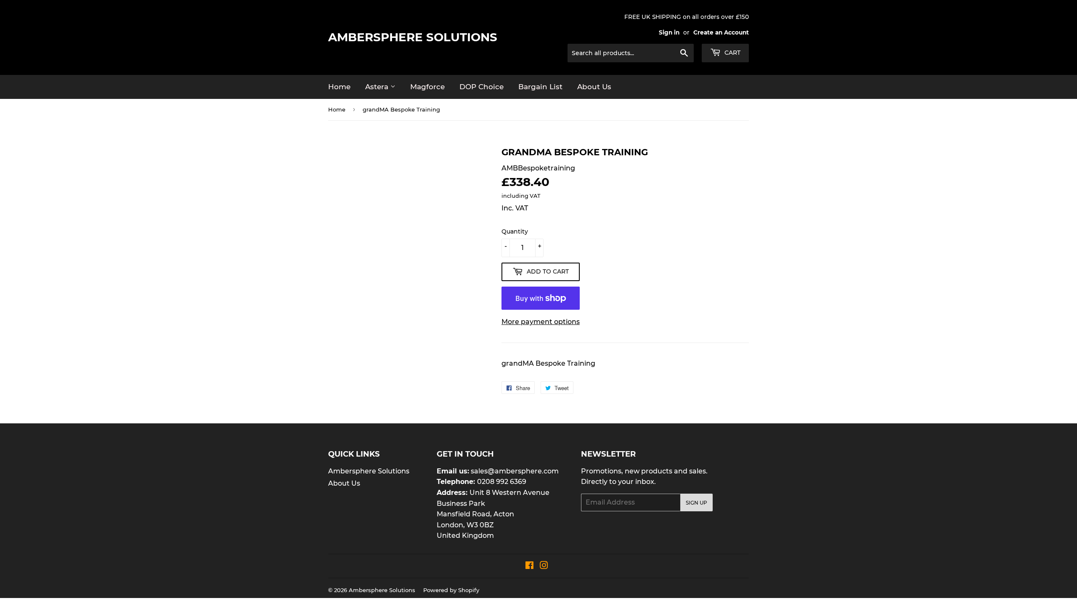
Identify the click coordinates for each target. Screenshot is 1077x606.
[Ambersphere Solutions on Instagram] (544, 566)
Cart (731, 52)
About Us (594, 86)
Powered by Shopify (451, 590)
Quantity (514, 231)
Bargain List (540, 86)
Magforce (427, 86)
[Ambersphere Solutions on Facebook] (529, 566)
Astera (377, 86)
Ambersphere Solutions (412, 37)
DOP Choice (481, 86)
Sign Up (696, 503)
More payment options (540, 322)
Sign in (669, 32)
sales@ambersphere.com (515, 471)
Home (339, 86)
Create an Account (721, 32)
